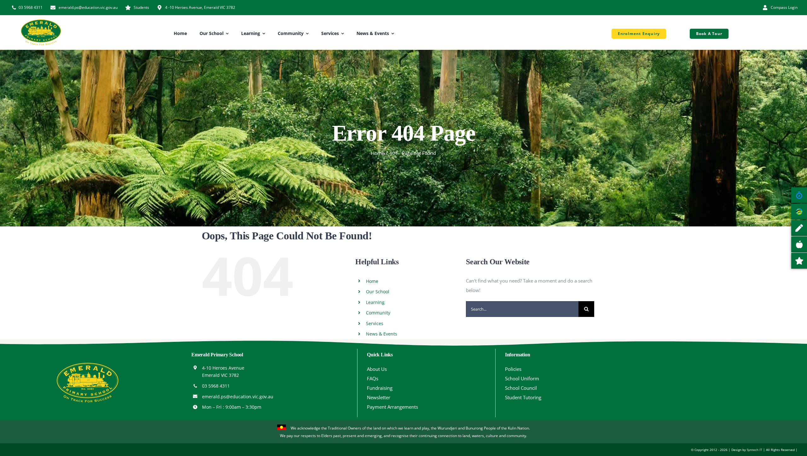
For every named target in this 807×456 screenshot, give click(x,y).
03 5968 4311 (216, 386)
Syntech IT (754, 449)
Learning (375, 302)
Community (378, 313)
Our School (377, 292)
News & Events (381, 334)
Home (372, 281)
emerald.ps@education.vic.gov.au (237, 397)
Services (374, 323)
